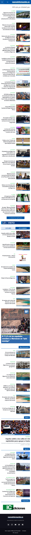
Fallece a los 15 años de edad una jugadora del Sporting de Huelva (8, 141)
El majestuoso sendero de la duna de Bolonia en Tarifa (8, 268)
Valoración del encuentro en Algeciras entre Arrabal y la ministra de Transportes (8, 38)
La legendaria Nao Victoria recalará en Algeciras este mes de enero (9, 456)
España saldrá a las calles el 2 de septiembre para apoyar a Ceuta (8, 234)
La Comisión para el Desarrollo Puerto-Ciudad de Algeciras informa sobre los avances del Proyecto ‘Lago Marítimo (8, 85)
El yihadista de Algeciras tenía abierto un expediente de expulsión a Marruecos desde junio (8, 154)
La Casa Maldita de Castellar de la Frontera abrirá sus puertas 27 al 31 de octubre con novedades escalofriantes (8, 469)
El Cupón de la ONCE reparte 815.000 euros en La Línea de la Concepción (8, 197)
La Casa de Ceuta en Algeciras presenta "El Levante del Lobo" (9, 130)
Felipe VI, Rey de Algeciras (8, 278)
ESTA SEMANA (23, 228)
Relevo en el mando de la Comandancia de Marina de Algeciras (8, 186)
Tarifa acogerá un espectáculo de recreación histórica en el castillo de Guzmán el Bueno (8, 482)
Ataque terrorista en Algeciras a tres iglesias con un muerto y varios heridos (8, 163)
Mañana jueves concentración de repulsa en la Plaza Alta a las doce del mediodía (8, 176)
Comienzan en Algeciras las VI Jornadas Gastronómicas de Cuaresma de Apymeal (8, 494)
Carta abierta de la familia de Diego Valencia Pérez (8, 108)
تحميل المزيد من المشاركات (16, 218)
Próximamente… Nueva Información (8, 256)
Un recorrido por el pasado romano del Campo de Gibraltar (10, 354)
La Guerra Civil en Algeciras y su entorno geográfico (9, 365)
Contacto (24, 531)
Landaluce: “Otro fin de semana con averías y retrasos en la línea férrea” (9, 291)
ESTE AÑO (8, 228)
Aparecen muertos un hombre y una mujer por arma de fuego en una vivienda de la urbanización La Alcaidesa (8, 16)
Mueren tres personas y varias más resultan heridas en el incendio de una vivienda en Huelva (8, 27)
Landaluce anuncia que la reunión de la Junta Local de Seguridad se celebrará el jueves (8, 61)
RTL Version (15, 533)
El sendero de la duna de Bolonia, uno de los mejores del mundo (8, 302)
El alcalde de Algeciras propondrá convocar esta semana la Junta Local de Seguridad (8, 120)
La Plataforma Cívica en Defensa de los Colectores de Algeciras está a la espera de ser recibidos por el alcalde (8, 73)
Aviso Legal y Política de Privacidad (12, 531)
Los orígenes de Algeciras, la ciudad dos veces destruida (8, 376)
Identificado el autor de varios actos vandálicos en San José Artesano (8, 246)
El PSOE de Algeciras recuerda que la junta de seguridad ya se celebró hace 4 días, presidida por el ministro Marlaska (8, 97)
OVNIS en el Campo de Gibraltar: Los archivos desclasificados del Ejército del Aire (9, 388)
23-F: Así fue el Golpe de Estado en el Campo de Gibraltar (8, 409)
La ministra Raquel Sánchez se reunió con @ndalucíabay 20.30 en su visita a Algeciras (8, 50)
